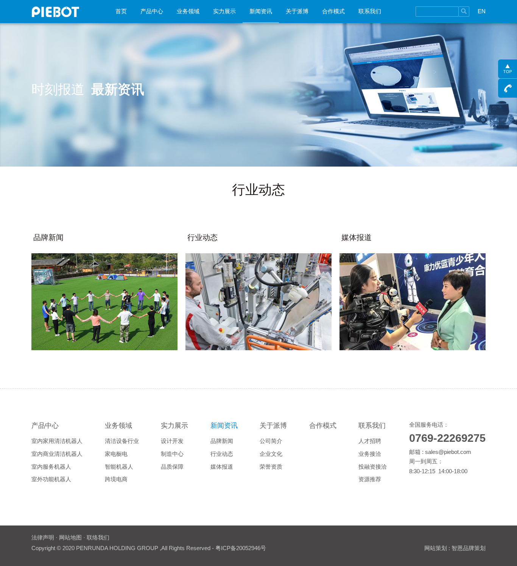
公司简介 (271, 441)
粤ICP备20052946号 (240, 548)
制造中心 (172, 454)
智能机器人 (119, 466)
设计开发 (172, 441)
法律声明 (42, 537)
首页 (121, 11)
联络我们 (98, 537)
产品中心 (151, 11)
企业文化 (271, 454)
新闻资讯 (260, 11)
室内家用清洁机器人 (57, 441)
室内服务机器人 (51, 466)
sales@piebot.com (448, 452)
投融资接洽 (372, 466)
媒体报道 (221, 466)
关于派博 (297, 11)
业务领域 (188, 11)
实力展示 (224, 11)
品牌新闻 (221, 441)
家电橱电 (116, 454)
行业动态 (221, 454)
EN (482, 11)
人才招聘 (369, 441)
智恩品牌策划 (469, 548)
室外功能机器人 (51, 479)
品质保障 (172, 466)
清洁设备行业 (122, 441)
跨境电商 (116, 479)
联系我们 (369, 11)
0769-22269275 (447, 438)
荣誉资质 (271, 466)
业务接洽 (369, 454)
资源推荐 (369, 479)
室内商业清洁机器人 (57, 454)
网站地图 (70, 537)
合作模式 (333, 11)
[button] (152, 11)
